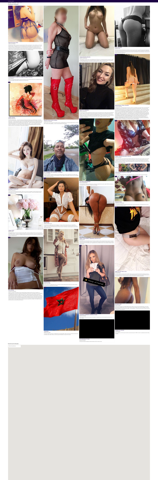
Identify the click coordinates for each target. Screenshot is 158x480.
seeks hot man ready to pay (121, 271)
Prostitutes (9, 2)
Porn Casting (11, 290)
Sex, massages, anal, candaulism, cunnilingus (53, 172)
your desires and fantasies (85, 181)
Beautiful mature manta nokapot (50, 120)
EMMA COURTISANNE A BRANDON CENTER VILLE (90, 238)
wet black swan (118, 304)
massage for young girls (13, 189)
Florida (18, 2)
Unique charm (11, 230)
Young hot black (118, 201)
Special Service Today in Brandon (122, 105)
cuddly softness (11, 117)
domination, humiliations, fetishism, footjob (88, 314)
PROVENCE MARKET (11, 1)
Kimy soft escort (118, 47)
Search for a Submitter (84, 110)
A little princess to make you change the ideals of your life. (20, 77)
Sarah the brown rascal (13, 42)
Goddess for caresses (119, 330)
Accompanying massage (85, 339)
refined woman (47, 282)
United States (14, 2)
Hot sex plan (46, 222)
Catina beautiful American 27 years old (123, 172)
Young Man (46, 331)
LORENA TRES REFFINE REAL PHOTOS (123, 156)
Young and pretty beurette (85, 57)
